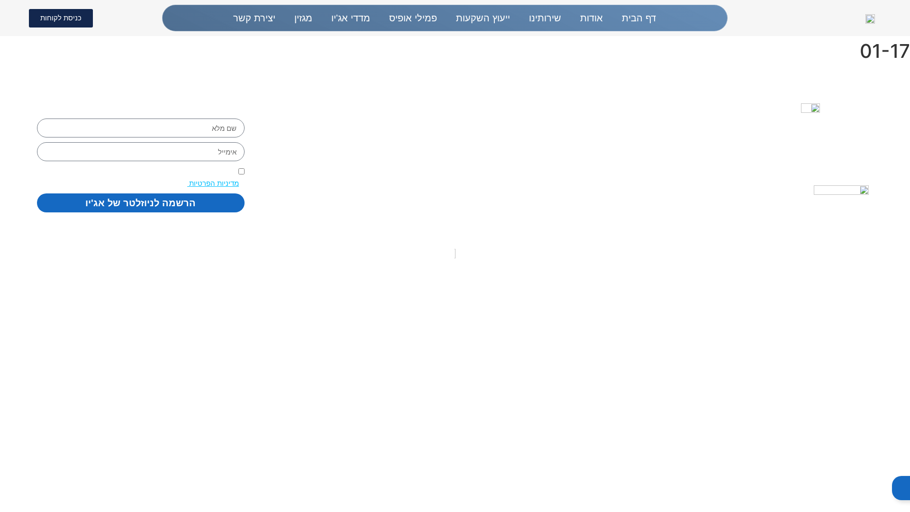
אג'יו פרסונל (631, 166)
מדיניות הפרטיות (213, 183)
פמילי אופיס (413, 18)
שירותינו (545, 18)
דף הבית (639, 18)
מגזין (303, 18)
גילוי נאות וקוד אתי (489, 125)
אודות (591, 18)
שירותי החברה (626, 137)
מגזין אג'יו (636, 180)
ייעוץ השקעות (483, 18)
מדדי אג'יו (350, 18)
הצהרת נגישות (497, 142)
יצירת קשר (254, 18)
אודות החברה (627, 123)
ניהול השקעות (626, 151)
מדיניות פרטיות (495, 159)
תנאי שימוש (502, 175)
